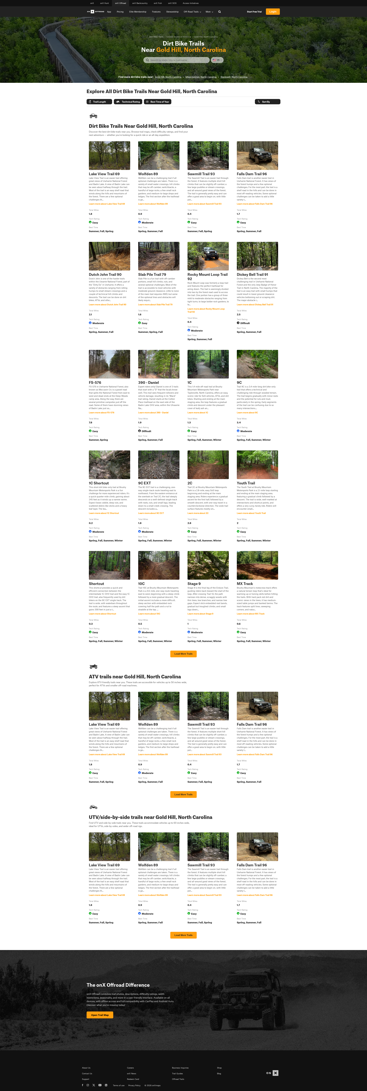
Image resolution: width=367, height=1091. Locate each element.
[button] (99, 101)
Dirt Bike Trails (156, 36)
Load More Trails (183, 654)
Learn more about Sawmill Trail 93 (208, 187)
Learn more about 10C (159, 597)
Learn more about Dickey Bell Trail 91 (257, 292)
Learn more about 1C (208, 396)
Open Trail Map (100, 1014)
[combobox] (178, 60)
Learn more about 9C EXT (159, 496)
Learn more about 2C (208, 496)
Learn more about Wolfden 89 (159, 187)
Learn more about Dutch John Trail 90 (109, 292)
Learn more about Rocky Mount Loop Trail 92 (208, 292)
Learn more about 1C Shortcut (109, 496)
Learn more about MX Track (257, 597)
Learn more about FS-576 (109, 396)
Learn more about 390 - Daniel (159, 396)
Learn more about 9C (257, 396)
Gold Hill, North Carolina (168, 76)
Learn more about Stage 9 (208, 597)
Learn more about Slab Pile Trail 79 (159, 292)
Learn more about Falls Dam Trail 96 (257, 187)
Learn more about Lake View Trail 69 (109, 187)
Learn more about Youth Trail (257, 496)
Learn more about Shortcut (109, 597)
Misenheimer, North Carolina (201, 76)
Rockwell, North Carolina (234, 76)
